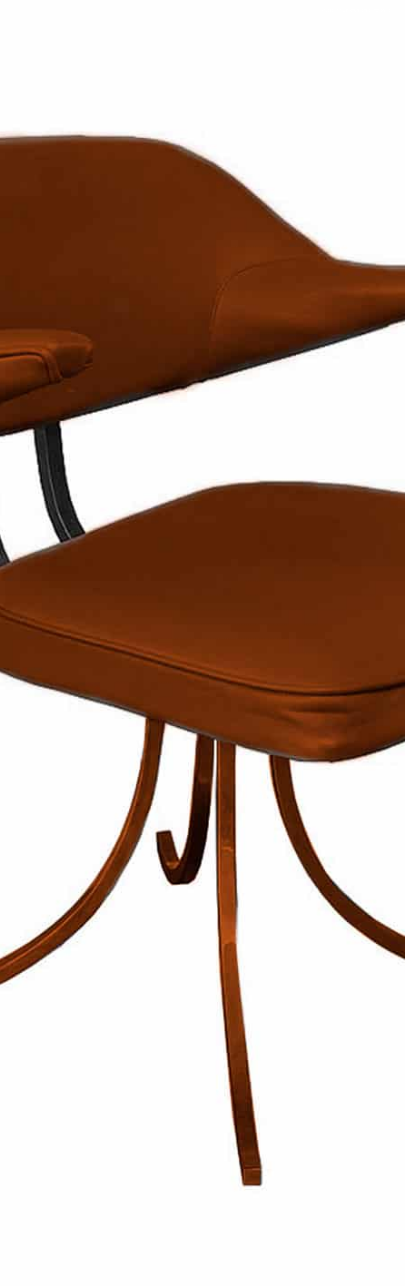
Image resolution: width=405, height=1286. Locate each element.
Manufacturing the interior (361, 10)
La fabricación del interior (22, 24)
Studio (327, 10)
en (390, 10)
